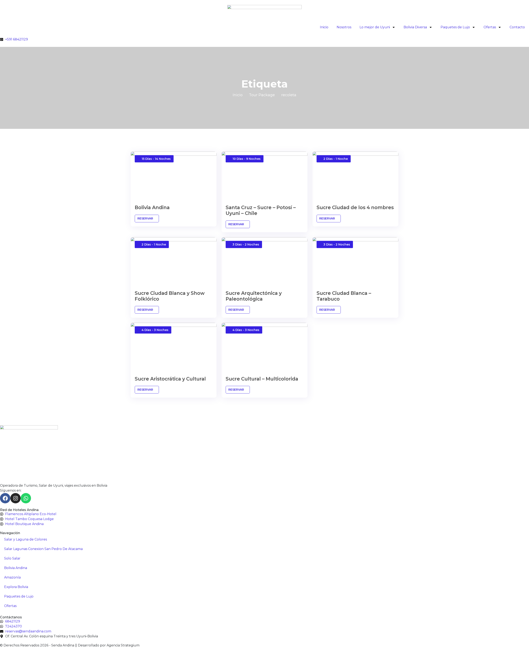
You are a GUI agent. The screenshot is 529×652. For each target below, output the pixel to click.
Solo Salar (12, 558)
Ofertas (490, 27)
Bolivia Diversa (415, 27)
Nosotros (344, 27)
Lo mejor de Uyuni (375, 27)
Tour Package (262, 95)
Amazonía (12, 577)
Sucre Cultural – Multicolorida (262, 379)
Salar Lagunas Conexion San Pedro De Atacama (43, 549)
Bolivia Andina (152, 207)
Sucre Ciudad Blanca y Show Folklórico (170, 296)
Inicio (324, 27)
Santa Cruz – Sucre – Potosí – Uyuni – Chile (261, 210)
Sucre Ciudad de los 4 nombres (355, 207)
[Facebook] (5, 498)
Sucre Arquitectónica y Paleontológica (254, 296)
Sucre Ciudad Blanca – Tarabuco (344, 296)
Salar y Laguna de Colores (25, 539)
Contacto (517, 27)
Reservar (145, 218)
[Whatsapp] (26, 498)
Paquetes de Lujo (455, 27)
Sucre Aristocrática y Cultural (170, 379)
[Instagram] (15, 498)
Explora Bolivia (16, 587)
